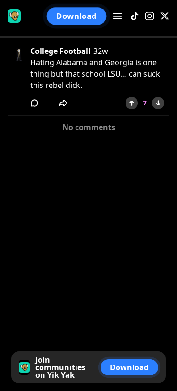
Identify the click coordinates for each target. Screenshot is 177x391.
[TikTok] (134, 16)
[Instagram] (149, 16)
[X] (164, 16)
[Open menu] (117, 16)
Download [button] (77, 16)
